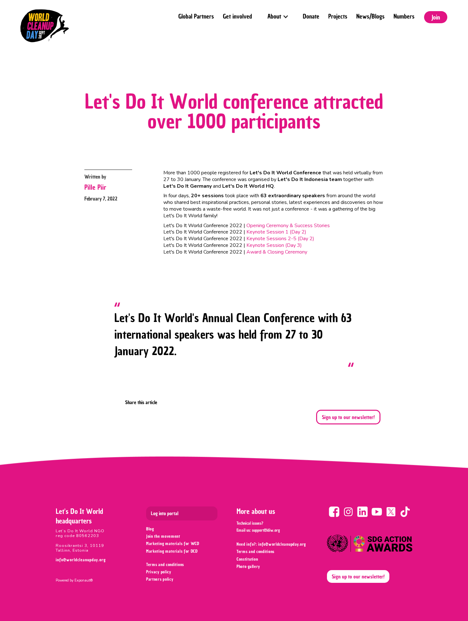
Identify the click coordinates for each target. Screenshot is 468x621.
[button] (277, 14)
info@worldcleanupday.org (81, 559)
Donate (311, 16)
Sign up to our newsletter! (348, 417)
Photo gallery (248, 566)
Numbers (404, 16)
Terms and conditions (165, 564)
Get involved (237, 16)
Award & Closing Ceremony (276, 251)
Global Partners (196, 16)
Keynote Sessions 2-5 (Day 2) (280, 238)
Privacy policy (158, 572)
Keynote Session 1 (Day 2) (276, 231)
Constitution (247, 559)
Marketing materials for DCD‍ (172, 551)
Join (435, 17)
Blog (150, 529)
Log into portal (164, 513)
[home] (44, 26)
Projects (337, 16)
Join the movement (163, 536)
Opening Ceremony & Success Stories (288, 225)
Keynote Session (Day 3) (274, 245)
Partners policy (160, 579)
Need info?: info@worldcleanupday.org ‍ (272, 544)
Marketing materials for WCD (172, 543)
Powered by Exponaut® (74, 580)
